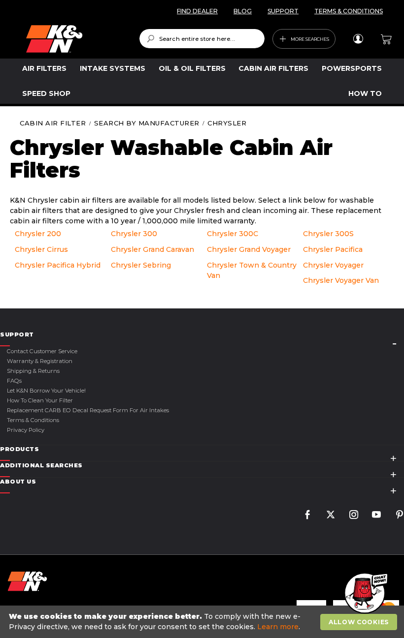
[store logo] (75, 39)
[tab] (202, 335)
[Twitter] (330, 515)
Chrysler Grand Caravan (152, 249)
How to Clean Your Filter (40, 400)
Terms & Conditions (33, 420)
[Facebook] (307, 515)
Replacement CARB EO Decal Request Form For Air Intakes (88, 410)
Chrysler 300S (328, 233)
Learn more (278, 626)
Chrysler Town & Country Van (252, 270)
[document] (203, 621)
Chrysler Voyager (333, 265)
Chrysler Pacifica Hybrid (58, 265)
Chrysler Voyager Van (341, 280)
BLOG (243, 11)
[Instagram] (353, 515)
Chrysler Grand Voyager (249, 249)
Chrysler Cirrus (41, 249)
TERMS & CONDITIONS (348, 11)
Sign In (358, 39)
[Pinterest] (399, 515)
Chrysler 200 (38, 233)
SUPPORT (283, 11)
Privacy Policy (25, 429)
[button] (364, 593)
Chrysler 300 (134, 233)
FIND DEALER (197, 11)
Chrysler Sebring (141, 265)
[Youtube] (376, 515)
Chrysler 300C (232, 233)
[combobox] (202, 39)
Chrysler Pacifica (333, 249)
